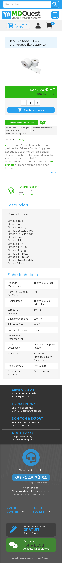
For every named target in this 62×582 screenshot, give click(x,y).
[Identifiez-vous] (38, 26)
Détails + (53, 172)
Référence (11, 139)
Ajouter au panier (31, 110)
